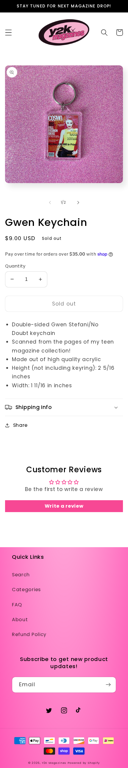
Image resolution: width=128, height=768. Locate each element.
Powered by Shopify (84, 763)
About (20, 619)
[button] (8, 32)
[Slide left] (50, 202)
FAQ (17, 604)
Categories (26, 589)
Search (21, 574)
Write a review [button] (64, 506)
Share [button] (20, 425)
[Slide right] (78, 202)
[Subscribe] (108, 685)
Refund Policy (29, 634)
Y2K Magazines (54, 763)
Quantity (15, 266)
